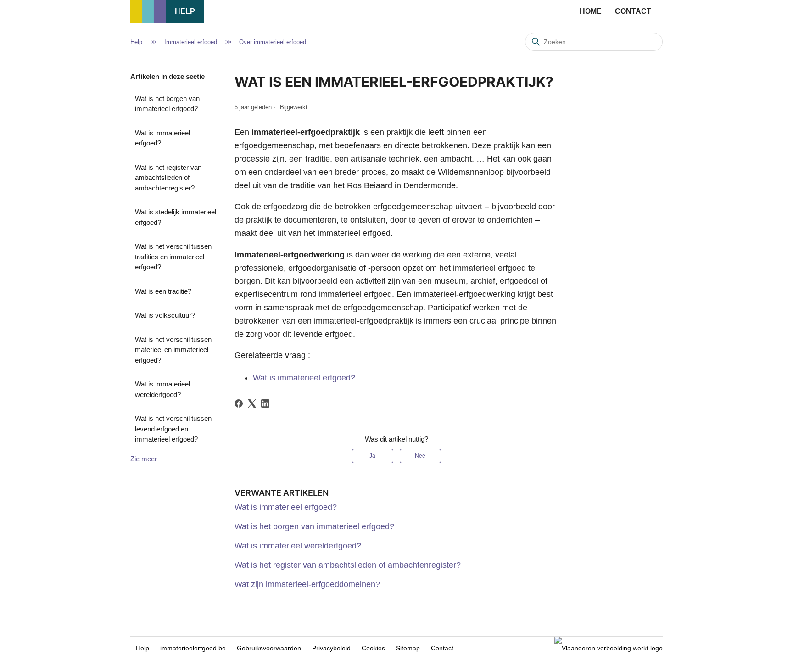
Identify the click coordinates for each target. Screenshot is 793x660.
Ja (372, 456)
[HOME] (148, 20)
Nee (420, 456)
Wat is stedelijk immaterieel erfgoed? (175, 217)
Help (185, 11)
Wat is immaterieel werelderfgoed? (162, 389)
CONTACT (633, 11)
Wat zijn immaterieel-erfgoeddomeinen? (307, 584)
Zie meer (143, 459)
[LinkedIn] (265, 403)
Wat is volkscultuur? (165, 315)
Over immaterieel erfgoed (272, 42)
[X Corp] (252, 403)
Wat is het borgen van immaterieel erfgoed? (167, 104)
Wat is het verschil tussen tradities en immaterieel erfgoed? (173, 256)
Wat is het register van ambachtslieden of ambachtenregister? (168, 177)
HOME (591, 11)
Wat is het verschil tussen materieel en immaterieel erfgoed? (173, 350)
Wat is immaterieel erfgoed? (162, 138)
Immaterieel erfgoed (190, 42)
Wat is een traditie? (163, 291)
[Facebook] (239, 403)
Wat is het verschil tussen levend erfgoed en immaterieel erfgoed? (173, 428)
